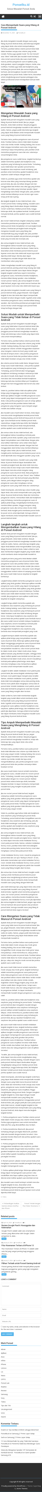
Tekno (4, 1197)
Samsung (4, 1394)
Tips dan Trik (6, 1405)
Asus (3, 1357)
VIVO (3, 1413)
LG (2, 1372)
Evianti (3, 1430)
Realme (4, 1387)
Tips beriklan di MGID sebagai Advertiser (24, 1430)
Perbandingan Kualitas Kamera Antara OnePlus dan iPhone (10, 1205)
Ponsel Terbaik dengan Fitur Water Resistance (31, 1204)
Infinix (3, 1360)
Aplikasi (3, 1353)
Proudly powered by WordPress (13, 1486)
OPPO (3, 1379)
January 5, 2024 (7, 1260)
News (3, 1375)
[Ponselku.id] (3, 16)
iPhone (3, 1364)
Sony (3, 1398)
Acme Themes (22, 1488)
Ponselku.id (21, 5)
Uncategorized (6, 1409)
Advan (3, 1349)
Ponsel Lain (5, 1383)
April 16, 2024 (7, 1223)
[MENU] (39, 16)
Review (3, 1390)
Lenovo (3, 1368)
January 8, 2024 (7, 1243)
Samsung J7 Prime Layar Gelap (23, 1433)
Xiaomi (3, 1417)
